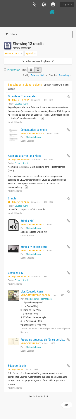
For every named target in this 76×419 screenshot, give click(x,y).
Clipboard (34, 4)
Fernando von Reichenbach (39, 299)
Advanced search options (38, 61)
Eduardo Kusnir (21, 103)
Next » (67, 404)
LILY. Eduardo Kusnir (32, 291)
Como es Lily (15, 273)
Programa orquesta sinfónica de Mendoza (45, 339)
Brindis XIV (27, 221)
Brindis (12, 198)
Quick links (53, 4)
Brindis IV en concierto (33, 247)
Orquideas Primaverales (22, 96)
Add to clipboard (68, 96)
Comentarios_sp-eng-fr (33, 129)
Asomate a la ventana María (25, 156)
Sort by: (26, 75)
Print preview (13, 69)
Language (43, 4)
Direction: (53, 75)
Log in (66, 4)
